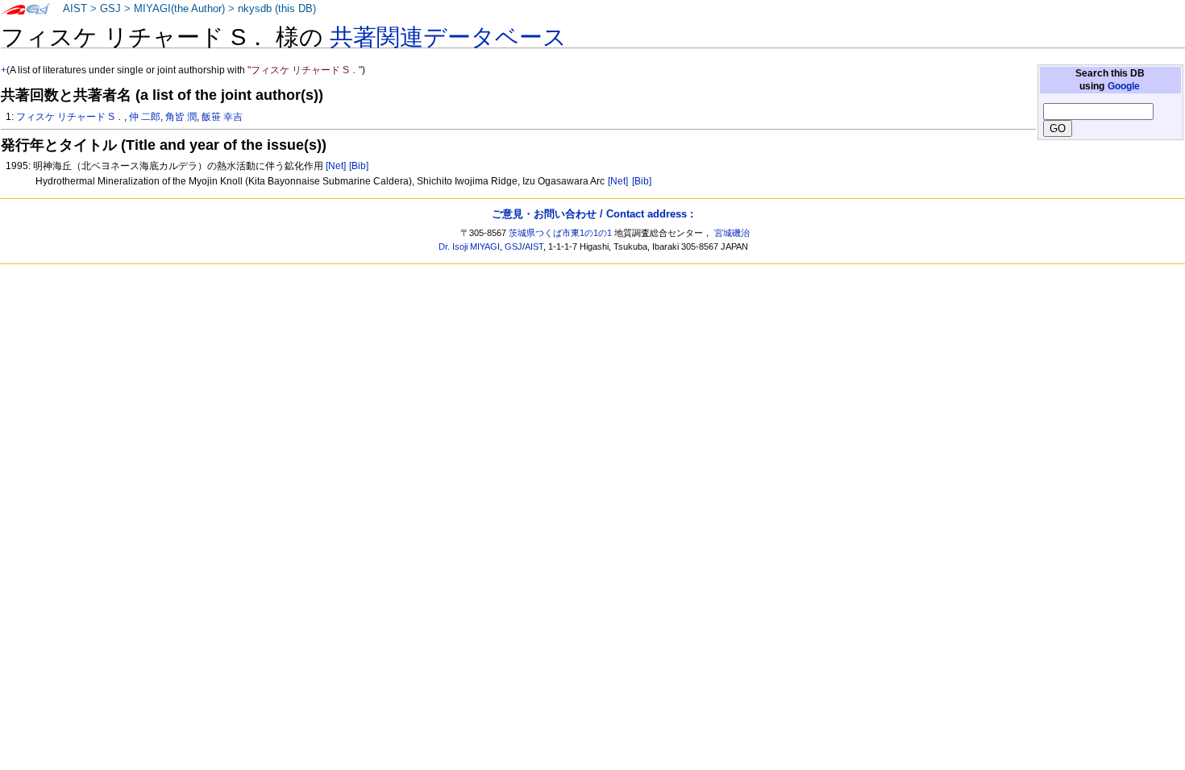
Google (1124, 86)
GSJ (110, 8)
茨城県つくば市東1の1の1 (560, 233)
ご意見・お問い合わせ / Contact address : (592, 214)
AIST (75, 8)
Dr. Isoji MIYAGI (469, 246)
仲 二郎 (144, 116)
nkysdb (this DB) (277, 8)
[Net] (336, 166)
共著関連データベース (448, 37)
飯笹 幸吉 (222, 116)
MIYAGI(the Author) (179, 8)
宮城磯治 (732, 233)
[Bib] (358, 166)
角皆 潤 (181, 116)
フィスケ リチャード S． (70, 116)
